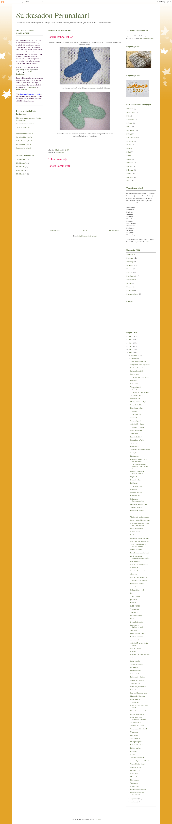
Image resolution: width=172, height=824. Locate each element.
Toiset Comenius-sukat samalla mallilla (138, 545)
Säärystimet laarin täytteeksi (140, 364)
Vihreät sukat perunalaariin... (140, 571)
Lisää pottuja (134, 456)
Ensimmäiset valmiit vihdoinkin (137, 793)
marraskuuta (135, 355)
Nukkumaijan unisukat (138, 686)
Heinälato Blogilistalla (24, 137)
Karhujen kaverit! (136, 430)
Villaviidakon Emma (146, 38)
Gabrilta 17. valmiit (137, 583)
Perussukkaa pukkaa (137, 714)
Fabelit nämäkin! (136, 437)
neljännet (133, 476)
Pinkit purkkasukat (136, 528)
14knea (128, 173)
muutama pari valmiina (138, 789)
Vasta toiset (134, 783)
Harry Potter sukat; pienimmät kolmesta (138, 718)
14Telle (128, 159)
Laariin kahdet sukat (137, 368)
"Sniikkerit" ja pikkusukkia (139, 517)
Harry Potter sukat (136, 408)
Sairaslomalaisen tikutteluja (139, 553)
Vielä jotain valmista (137, 427)
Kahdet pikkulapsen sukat (139, 564)
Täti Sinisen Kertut (136, 395)
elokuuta (134, 802)
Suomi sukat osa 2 (136, 722)
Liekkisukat (134, 735)
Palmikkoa (134, 667)
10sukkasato (20, 163)
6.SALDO (133, 751)
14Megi (129, 134)
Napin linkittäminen (23, 127)
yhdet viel (133, 443)
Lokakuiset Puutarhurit (138, 633)
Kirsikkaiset (134, 773)
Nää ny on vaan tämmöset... (139, 538)
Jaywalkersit (134, 640)
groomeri (19, 69)
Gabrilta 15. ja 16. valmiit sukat (139, 644)
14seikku (129, 177)
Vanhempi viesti (114, 230)
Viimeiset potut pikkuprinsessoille (137, 388)
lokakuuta (134, 358)
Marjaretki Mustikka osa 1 (139, 504)
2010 (131, 349)
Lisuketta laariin (136, 670)
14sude (128, 181)
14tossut (129, 283)
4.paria (132, 754)
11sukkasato (20, 167)
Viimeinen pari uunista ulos (139, 392)
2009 (131, 352)
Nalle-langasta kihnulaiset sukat (139, 706)
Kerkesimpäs (134, 374)
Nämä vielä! (134, 383)
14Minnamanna (131, 137)
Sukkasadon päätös (136, 371)
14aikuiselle (130, 254)
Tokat (132, 658)
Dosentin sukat (135, 480)
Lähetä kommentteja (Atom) (87, 236)
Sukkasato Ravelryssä (23, 148)
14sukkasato (130, 276)
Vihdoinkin (134, 433)
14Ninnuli (129, 141)
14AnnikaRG (130, 112)
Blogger (97, 819)
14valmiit (129, 287)
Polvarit (133, 690)
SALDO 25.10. (135, 496)
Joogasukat (134, 612)
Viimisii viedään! (136, 405)
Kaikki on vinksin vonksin (139, 541)
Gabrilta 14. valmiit (137, 745)
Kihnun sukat (135, 786)
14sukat (129, 272)
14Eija (128, 116)
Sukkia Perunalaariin (137, 680)
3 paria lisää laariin (136, 622)
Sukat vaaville (135, 661)
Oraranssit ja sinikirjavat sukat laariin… (138, 460)
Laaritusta (133, 535)
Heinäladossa (31, 87)
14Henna (129, 123)
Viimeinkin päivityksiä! (138, 729)
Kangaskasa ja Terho (137, 440)
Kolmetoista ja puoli (137, 590)
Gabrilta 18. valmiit (137, 510)
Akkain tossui (135, 596)
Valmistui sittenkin (136, 674)
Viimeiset (133, 418)
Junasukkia (134, 514)
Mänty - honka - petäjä (138, 402)
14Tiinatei (129, 170)
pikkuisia (133, 599)
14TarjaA (129, 155)
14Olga (128, 144)
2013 (131, 340)
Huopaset (133, 489)
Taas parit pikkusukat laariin (140, 761)
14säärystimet (131, 279)
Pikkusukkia (134, 780)
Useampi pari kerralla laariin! (140, 654)
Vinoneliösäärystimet (137, 764)
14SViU (129, 148)
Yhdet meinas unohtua (138, 361)
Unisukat (133, 651)
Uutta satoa (134, 732)
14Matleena (130, 130)
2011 (131, 346)
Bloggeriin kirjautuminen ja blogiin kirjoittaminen (28, 119)
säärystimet (134, 574)
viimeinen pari (135, 398)
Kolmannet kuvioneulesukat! (137, 500)
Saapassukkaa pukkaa (137, 507)
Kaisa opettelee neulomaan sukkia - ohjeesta (139, 524)
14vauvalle (130, 290)
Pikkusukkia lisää (136, 615)
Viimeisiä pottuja (136, 486)
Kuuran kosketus (136, 549)
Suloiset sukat (135, 738)
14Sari (128, 152)
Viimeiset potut (135, 421)
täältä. (147, 242)
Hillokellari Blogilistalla (24, 141)
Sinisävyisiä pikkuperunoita (140, 520)
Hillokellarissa (21, 89)
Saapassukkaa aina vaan (138, 693)
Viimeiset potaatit (136, 414)
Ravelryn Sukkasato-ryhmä (30, 94)
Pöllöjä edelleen (135, 748)
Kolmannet (134, 567)
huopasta (133, 602)
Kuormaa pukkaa (136, 492)
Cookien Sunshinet (136, 637)
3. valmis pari (135, 702)
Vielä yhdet (134, 453)
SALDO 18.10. (135, 606)
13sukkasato (20, 174)
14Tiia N (129, 166)
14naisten (129, 269)
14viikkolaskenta (132, 294)
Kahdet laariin (135, 532)
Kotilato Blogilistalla (23, 144)
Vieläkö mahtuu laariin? (138, 580)
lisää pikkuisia (135, 561)
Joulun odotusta (135, 683)
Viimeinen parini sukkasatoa (140, 449)
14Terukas (129, 162)
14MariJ (129, 127)
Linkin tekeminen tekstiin (25, 124)
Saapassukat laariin (136, 767)
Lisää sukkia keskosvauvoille (136, 626)
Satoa (132, 618)
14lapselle (129, 265)
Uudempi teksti (54, 230)
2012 (131, 343)
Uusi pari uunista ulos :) (138, 577)
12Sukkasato (20, 170)
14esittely (129, 261)
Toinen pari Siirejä (136, 664)
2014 (131, 336)
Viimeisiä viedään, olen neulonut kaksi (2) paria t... (139, 466)
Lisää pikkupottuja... (137, 741)
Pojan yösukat (135, 699)
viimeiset (133, 380)
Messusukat (134, 777)
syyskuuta (134, 799)
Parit (131, 593)
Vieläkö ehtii (134, 609)
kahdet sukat (134, 446)
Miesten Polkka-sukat (137, 696)
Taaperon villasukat (137, 757)
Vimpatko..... (134, 411)
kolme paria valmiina (137, 677)
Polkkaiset (133, 483)
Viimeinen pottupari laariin (139, 377)
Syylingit (133, 630)
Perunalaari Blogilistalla (24, 133)
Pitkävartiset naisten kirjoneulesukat (137, 472)
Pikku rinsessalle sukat (138, 711)
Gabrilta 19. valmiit (137, 424)
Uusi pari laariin (135, 648)
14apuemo (129, 258)
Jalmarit (133, 587)
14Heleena (130, 119)
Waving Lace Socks (137, 725)
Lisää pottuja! (135, 770)
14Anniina (130, 109)
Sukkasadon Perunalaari (52, 15)
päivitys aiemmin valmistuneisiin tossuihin (139, 557)
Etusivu (84, 230)
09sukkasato (60, 152)
